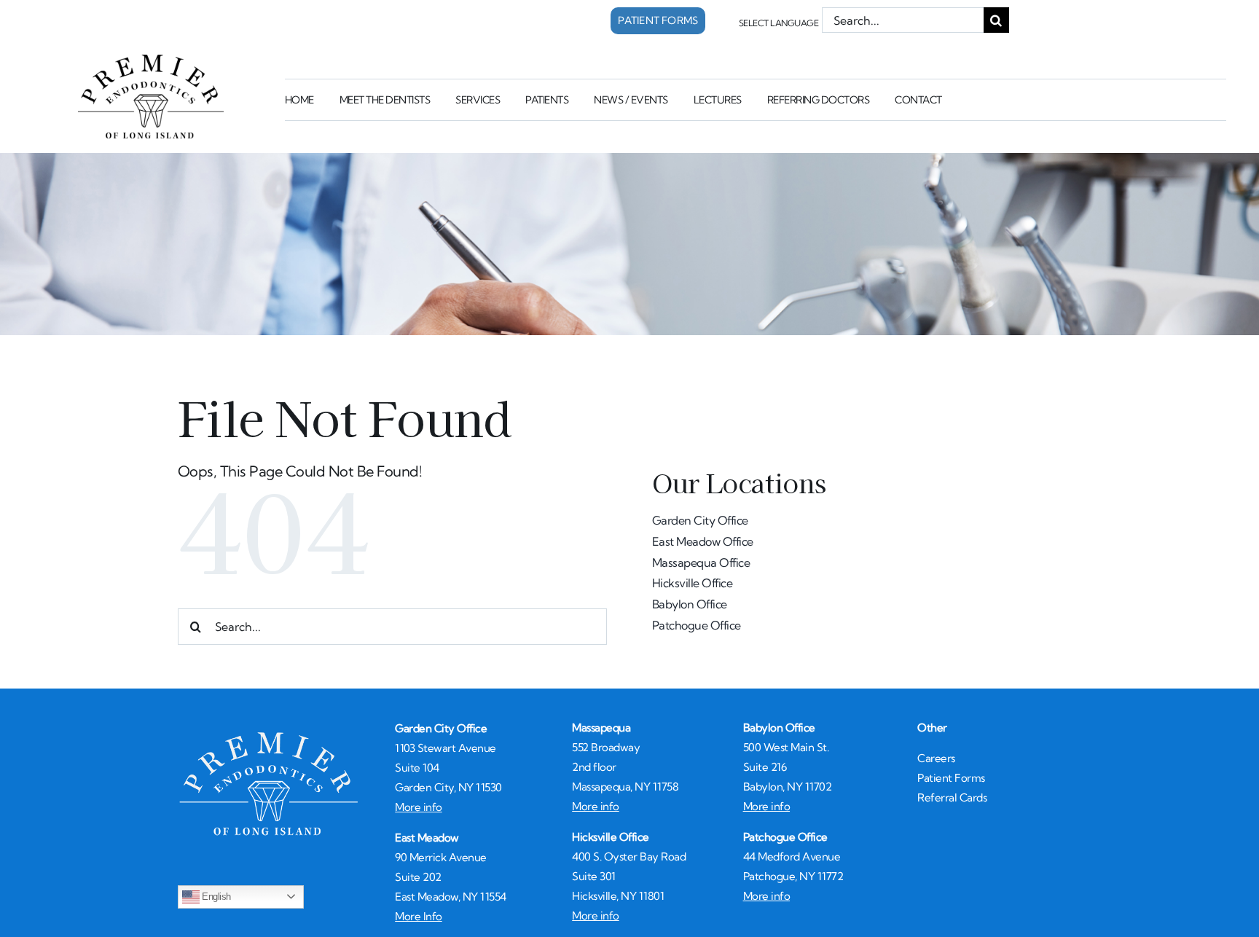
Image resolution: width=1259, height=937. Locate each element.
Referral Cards (952, 797)
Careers (936, 758)
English (215, 895)
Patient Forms (951, 778)
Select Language (779, 22)
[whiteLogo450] (269, 735)
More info (418, 807)
